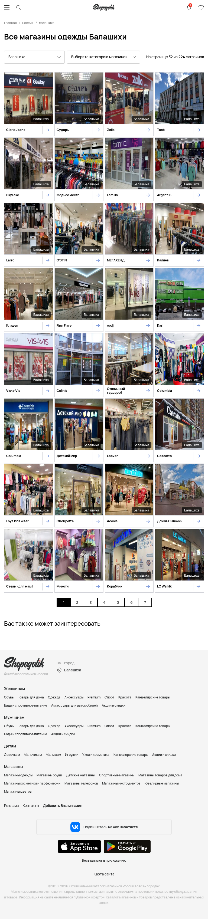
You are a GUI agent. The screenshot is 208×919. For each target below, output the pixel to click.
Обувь (9, 697)
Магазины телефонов (81, 783)
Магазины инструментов (121, 783)
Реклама (11, 805)
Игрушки (71, 754)
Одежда (54, 697)
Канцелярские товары (152, 697)
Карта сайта (104, 874)
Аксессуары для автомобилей (74, 705)
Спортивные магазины (116, 775)
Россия (28, 23)
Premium (93, 697)
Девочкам (12, 754)
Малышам (53, 754)
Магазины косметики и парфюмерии (32, 783)
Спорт (109, 697)
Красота (124, 697)
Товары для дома (31, 697)
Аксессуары (73, 697)
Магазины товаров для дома (160, 775)
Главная (10, 23)
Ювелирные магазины (162, 783)
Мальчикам (33, 754)
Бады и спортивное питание (25, 705)
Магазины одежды (18, 775)
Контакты (31, 805)
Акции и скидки (113, 705)
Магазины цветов (18, 791)
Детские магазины (80, 775)
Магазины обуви (49, 775)
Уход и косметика (95, 754)
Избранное (201, 7)
